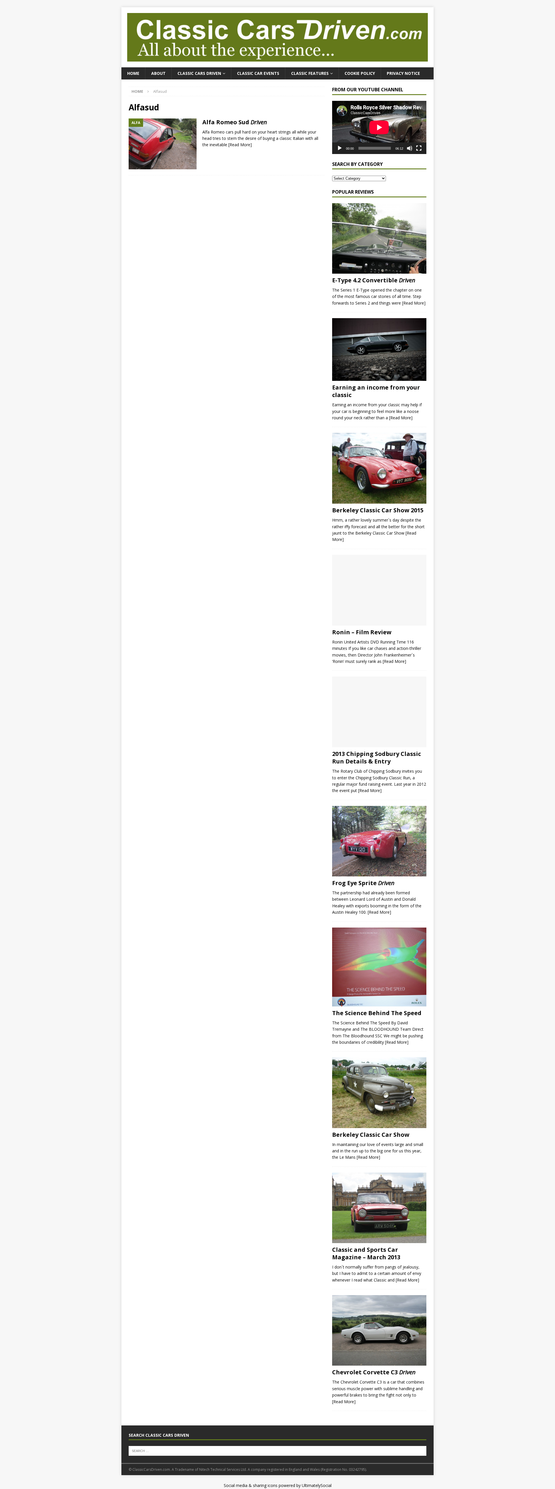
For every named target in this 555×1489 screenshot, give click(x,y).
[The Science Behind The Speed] (379, 967)
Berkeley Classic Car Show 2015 (377, 510)
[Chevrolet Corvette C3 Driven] (379, 1330)
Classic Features (310, 73)
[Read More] (240, 144)
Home (133, 73)
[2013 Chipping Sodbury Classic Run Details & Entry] (379, 711)
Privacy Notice (403, 73)
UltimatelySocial (317, 1485)
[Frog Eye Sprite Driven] (379, 841)
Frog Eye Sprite (363, 883)
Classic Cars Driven (199, 73)
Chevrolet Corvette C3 (374, 1372)
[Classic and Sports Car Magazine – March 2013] (379, 1208)
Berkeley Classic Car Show (370, 1134)
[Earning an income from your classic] (379, 349)
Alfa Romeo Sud (234, 122)
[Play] (340, 148)
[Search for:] (277, 1450)
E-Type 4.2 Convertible (373, 280)
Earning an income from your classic (376, 391)
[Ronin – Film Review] (379, 590)
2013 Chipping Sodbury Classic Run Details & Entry (376, 757)
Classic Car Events (258, 73)
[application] (379, 127)
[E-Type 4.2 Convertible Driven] (379, 238)
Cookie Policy (360, 73)
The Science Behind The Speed (376, 1013)
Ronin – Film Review (361, 632)
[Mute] (409, 148)
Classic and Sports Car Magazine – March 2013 (366, 1253)
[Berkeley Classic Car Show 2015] (379, 468)
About (158, 73)
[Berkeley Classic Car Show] (379, 1092)
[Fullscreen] (419, 148)
